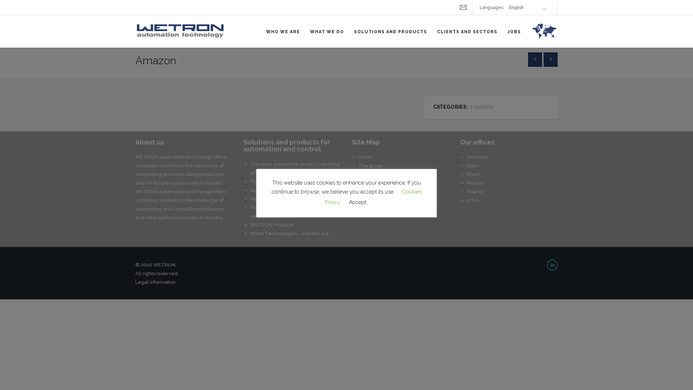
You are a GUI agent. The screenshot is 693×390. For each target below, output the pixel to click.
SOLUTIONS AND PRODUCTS (390, 31)
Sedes (544, 35)
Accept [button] (357, 202)
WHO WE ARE (283, 31)
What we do (327, 31)
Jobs (514, 31)
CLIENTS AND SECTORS (467, 31)
